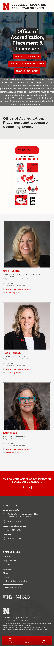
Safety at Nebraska (19, 629)
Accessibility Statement (23, 625)
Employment (9, 560)
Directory (8, 556)
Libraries (7, 569)
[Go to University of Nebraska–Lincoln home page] (6, 6)
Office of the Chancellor (15, 581)
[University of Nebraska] (23, 597)
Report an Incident (13, 587)
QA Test (11, 625)
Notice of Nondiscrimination (36, 627)
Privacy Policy (7, 629)
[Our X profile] (23, 487)
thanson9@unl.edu (13, 373)
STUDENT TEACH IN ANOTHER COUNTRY (27, 64)
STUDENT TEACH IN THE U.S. (27, 56)
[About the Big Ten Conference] (7, 597)
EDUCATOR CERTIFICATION (27, 71)
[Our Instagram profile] (30, 487)
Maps (5, 573)
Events (6, 565)
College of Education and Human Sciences (29, 6)
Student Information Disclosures (36, 629)
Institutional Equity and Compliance (14, 627)
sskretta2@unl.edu (13, 293)
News (6, 577)
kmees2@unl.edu (13, 453)
